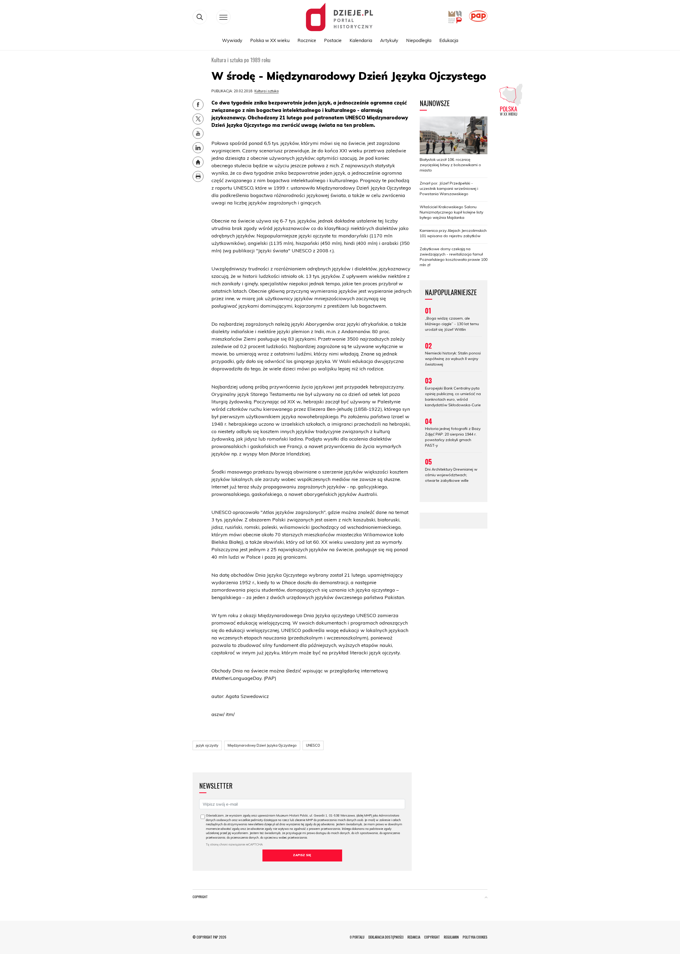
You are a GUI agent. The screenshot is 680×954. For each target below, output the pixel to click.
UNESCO (313, 745)
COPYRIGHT (432, 937)
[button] (486, 898)
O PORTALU (357, 937)
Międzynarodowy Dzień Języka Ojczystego (262, 745)
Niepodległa (418, 40)
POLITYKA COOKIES (475, 937)
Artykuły (389, 40)
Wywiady (232, 40)
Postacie (333, 40)
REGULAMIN (451, 937)
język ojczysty (207, 745)
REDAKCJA (413, 937)
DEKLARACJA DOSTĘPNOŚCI (385, 937)
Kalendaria (361, 40)
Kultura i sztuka (266, 91)
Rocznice (307, 40)
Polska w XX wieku (270, 40)
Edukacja (448, 40)
